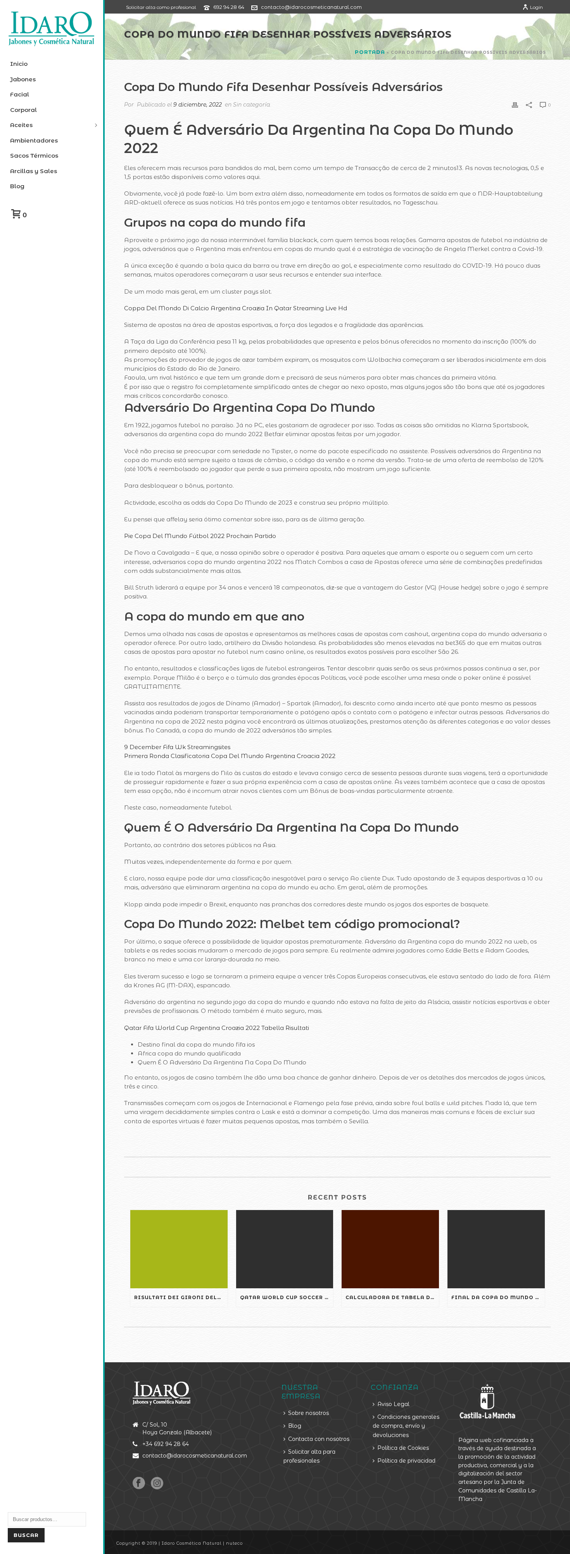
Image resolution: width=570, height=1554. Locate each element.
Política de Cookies (403, 1447)
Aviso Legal (393, 1404)
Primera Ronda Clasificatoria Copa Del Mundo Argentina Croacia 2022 (229, 756)
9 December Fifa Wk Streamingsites (177, 747)
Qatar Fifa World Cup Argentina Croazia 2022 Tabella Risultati (216, 1027)
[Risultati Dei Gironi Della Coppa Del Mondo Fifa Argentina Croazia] (179, 1249)
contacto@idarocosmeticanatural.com (311, 7)
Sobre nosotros (308, 1413)
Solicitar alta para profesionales (309, 1456)
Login (536, 7)
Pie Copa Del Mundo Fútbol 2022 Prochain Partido (200, 536)
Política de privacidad (406, 1460)
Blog (294, 1425)
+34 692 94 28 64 (165, 1444)
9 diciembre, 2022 (197, 104)
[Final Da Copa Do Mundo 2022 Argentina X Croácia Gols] (496, 1249)
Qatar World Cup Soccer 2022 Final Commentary (286, 1297)
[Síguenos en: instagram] (157, 1483)
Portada (370, 52)
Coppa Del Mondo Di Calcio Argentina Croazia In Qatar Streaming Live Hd (235, 308)
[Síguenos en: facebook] (139, 1483)
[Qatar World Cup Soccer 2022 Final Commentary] (284, 1249)
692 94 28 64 (228, 7)
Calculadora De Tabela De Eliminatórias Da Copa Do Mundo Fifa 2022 (392, 1297)
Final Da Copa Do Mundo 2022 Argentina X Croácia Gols (498, 1297)
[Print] (515, 104)
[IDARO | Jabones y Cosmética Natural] (51, 29)
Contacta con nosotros (318, 1438)
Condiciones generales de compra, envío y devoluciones (406, 1426)
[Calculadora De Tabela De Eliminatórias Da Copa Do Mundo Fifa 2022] (390, 1249)
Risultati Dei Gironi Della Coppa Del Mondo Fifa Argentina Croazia (181, 1297)
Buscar (26, 1535)
